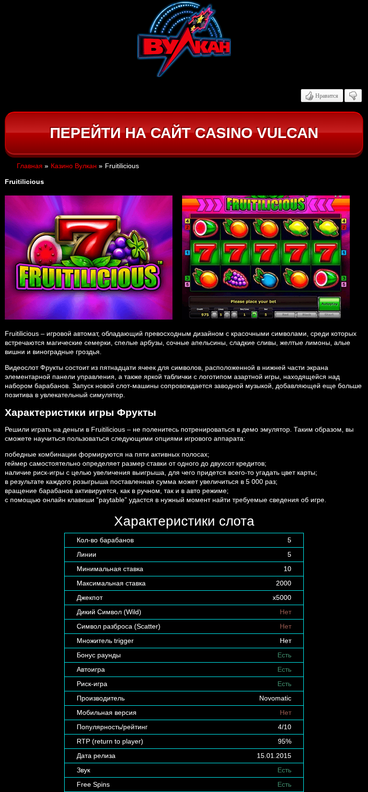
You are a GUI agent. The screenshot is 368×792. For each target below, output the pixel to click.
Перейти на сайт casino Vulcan (184, 133)
